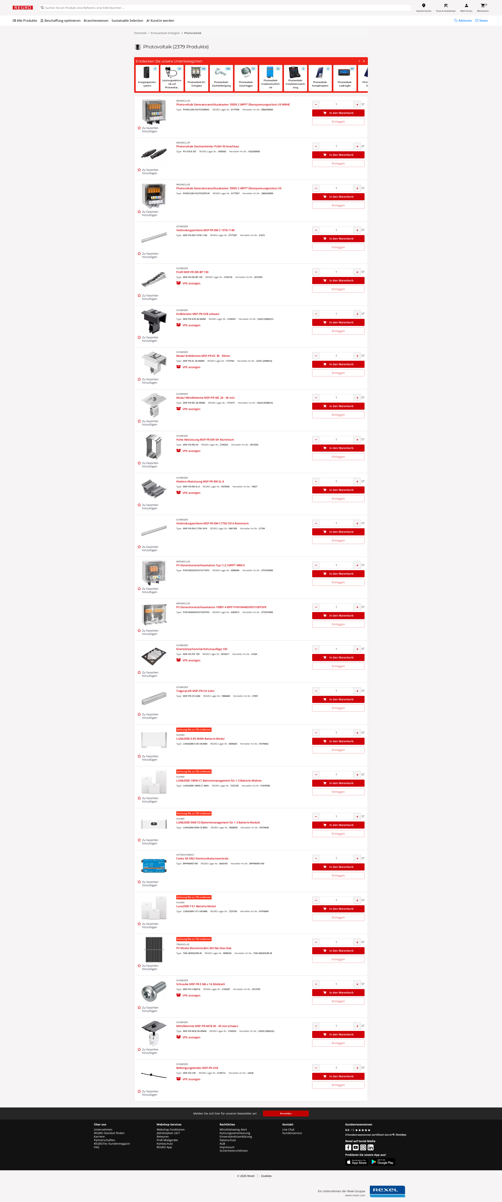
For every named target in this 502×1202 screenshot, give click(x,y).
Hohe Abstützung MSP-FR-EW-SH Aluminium (205, 439)
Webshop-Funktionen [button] (171, 1129)
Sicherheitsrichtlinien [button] (234, 1150)
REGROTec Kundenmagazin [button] (112, 1143)
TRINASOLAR (182, 944)
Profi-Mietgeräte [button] (167, 1140)
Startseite (140, 33)
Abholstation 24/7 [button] (168, 1133)
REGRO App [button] (164, 1147)
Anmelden (286, 1113)
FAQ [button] (96, 1147)
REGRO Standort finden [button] (109, 1133)
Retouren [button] (163, 1136)
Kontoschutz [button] (165, 1143)
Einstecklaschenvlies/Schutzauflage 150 (201, 649)
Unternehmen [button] (103, 1129)
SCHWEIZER (182, 226)
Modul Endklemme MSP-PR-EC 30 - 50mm (203, 356)
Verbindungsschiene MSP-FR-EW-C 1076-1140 (205, 230)
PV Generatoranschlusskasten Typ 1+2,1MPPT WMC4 (210, 565)
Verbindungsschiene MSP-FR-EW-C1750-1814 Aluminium (212, 523)
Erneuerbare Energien (165, 33)
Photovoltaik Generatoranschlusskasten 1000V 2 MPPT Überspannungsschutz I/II (228, 188)
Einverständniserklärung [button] (236, 1136)
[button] (188, 283)
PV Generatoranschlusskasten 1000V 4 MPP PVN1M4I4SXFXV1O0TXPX (221, 607)
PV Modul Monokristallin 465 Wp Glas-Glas (203, 948)
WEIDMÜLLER (183, 100)
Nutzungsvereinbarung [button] (235, 1133)
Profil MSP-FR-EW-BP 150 (192, 272)
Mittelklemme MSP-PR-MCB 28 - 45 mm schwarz (207, 1026)
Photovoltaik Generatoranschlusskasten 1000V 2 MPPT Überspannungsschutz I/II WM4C (233, 104)
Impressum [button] (227, 1147)
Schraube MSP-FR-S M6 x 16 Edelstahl (200, 984)
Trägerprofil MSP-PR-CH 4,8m (195, 691)
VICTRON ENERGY (185, 854)
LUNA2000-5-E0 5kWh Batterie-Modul (200, 738)
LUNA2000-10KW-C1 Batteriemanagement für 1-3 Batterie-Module (218, 780)
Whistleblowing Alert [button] (233, 1129)
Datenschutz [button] (228, 1140)
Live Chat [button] (288, 1129)
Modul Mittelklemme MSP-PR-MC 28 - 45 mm (205, 397)
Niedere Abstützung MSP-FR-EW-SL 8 (200, 481)
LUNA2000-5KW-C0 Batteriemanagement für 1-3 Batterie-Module (218, 822)
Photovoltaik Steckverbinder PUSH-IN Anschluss (207, 146)
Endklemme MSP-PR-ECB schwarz (197, 314)
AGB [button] (222, 1143)
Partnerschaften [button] (104, 1140)
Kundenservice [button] (292, 1133)
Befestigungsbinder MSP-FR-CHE (197, 1068)
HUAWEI (180, 734)
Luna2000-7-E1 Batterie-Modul (196, 906)
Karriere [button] (99, 1136)
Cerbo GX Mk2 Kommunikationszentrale (202, 858)
